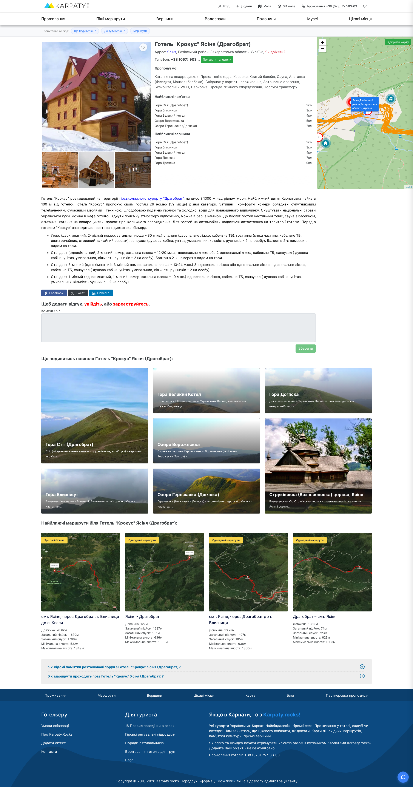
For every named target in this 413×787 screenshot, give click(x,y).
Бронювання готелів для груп (150, 751)
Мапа (267, 6)
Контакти (49, 751)
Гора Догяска (165, 157)
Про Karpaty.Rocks (56, 734)
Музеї (312, 19)
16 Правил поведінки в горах (149, 726)
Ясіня (171, 52)
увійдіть (93, 304)
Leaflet (408, 187)
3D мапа (288, 6)
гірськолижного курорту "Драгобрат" (151, 198)
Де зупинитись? (114, 30)
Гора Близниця (166, 110)
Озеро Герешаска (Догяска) (176, 126)
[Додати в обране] (143, 47)
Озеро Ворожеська (169, 120)
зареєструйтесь (131, 304)
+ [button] (322, 42)
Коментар (50, 311)
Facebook (55, 293)
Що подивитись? (85, 30)
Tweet (80, 293)
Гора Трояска (165, 163)
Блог (291, 695)
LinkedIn (102, 293)
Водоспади (215, 19)
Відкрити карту (398, 42)
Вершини (165, 19)
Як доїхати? (275, 52)
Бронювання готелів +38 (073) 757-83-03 (244, 755)
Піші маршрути (110, 19)
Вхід (226, 6)
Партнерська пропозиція (347, 695)
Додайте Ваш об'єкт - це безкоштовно (242, 748)
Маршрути (140, 30)
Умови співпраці (55, 726)
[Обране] (365, 7)
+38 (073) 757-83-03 (332, 6)
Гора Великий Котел (170, 115)
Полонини (266, 19)
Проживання (53, 19)
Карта (250, 695)
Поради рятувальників (144, 743)
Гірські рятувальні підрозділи (150, 734)
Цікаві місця (360, 19)
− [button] (322, 48)
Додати (246, 6)
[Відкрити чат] (403, 777)
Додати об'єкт (53, 743)
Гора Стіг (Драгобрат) (171, 105)
